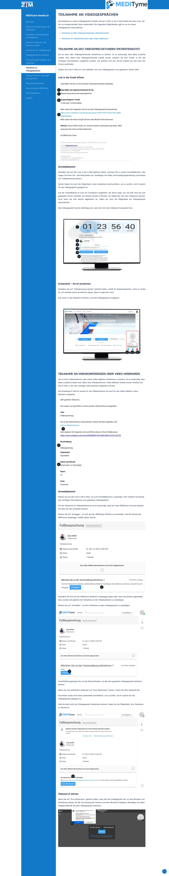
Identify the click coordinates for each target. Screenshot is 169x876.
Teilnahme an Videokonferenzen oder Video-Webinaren (85, 38)
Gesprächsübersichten (35, 83)
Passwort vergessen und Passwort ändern (36, 43)
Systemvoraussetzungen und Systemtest (38, 28)
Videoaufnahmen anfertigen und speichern (38, 77)
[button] (59, 100)
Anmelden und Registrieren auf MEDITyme (37, 35)
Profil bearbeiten (33, 93)
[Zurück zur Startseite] (27, 4)
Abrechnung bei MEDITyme (37, 88)
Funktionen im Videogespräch (38, 50)
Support (29, 98)
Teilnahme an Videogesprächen (33, 69)
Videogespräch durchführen (37, 55)
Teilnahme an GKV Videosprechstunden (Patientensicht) (85, 33)
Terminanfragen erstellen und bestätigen (38, 61)
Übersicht (30, 22)
